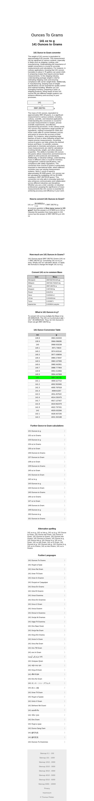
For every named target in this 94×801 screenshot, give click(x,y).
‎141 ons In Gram (34, 652)
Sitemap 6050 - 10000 (47, 784)
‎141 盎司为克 (33, 733)
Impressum (47, 793)
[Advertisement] (15, 37)
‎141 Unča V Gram (35, 701)
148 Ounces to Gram (36, 505)
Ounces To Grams (47, 35)
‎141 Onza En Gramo (36, 587)
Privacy (47, 788)
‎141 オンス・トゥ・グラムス (39, 683)
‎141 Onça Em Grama (36, 635)
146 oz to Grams (34, 497)
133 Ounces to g (34, 440)
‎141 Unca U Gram (35, 604)
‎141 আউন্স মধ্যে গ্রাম (34, 665)
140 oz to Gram (34, 470)
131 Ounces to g (34, 431)
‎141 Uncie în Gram (35, 639)
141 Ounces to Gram (36, 475)
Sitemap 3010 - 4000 (47, 771)
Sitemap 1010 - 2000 (47, 762)
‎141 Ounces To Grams (37, 560)
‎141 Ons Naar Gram (36, 626)
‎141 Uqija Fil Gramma (36, 622)
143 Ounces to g (34, 484)
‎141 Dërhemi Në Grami (37, 706)
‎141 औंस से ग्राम (33, 674)
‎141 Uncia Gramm (35, 609)
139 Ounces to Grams (36, 466)
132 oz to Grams (34, 435)
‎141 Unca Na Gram (35, 644)
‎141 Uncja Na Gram (35, 630)
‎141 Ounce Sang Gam (36, 728)
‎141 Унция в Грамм (35, 697)
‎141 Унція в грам (34, 724)
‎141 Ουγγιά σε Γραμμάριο (38, 582)
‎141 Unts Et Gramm (35, 591)
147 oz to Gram (34, 501)
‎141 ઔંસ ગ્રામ (33, 715)
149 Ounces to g (34, 510)
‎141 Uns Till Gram (35, 648)
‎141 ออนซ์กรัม (33, 710)
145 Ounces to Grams (36, 492)
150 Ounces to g (34, 514)
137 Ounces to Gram (36, 457)
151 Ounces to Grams (36, 519)
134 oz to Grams (34, 444)
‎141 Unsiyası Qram (35, 661)
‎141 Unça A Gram (35, 670)
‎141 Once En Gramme (37, 600)
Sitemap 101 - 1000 (47, 758)
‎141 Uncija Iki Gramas (36, 617)
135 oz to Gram (34, 448)
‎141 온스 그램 (33, 688)
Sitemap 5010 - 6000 (47, 780)
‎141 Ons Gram (34, 720)
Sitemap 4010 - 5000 (47, 775)
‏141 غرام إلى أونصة (35, 657)
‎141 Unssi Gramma (35, 595)
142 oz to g (32, 479)
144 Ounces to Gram (36, 488)
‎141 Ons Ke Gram (35, 679)
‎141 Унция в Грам (35, 565)
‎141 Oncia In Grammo (36, 613)
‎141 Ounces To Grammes (38, 742)
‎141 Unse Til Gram (35, 573)
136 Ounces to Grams (36, 453)
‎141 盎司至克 (33, 737)
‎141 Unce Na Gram (35, 569)
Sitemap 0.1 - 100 (47, 753)
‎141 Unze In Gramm (36, 578)
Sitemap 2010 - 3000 (47, 766)
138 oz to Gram (34, 462)
